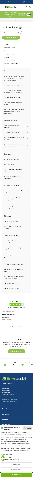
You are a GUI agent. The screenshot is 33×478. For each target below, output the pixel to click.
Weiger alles (16, 464)
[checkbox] (6, 455)
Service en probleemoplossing (12, 63)
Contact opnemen (10, 37)
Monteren (6, 57)
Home (3, 20)
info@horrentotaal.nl (11, 401)
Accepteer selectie (16, 469)
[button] (2, 7)
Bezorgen (6, 51)
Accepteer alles (16, 474)
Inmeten (6, 44)
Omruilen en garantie (9, 60)
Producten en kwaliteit (10, 54)
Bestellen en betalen (9, 47)
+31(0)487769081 (12, 399)
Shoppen (28, 14)
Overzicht (28, 428)
